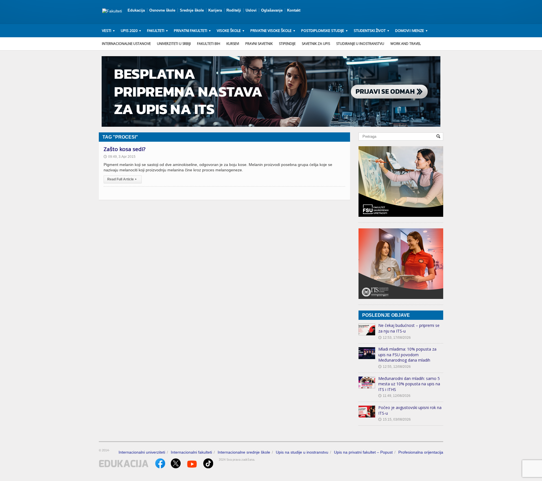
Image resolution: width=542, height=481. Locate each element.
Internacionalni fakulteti (191, 452)
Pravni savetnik (259, 43)
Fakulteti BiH (208, 43)
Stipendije (287, 43)
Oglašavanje (272, 10)
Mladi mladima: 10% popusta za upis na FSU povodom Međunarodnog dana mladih (407, 354)
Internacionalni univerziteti (142, 452)
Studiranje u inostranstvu (360, 43)
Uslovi (251, 10)
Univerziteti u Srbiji (174, 43)
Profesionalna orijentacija (420, 452)
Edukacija (136, 10)
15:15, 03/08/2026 (394, 419)
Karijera (215, 10)
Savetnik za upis (316, 43)
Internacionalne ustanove (126, 43)
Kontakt (293, 10)
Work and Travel (405, 43)
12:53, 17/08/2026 (394, 338)
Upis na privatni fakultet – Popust (363, 452)
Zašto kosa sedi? (124, 149)
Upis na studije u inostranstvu (302, 452)
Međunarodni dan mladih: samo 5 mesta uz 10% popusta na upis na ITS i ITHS (409, 384)
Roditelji (233, 10)
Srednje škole (192, 10)
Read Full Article (122, 179)
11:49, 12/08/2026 (394, 396)
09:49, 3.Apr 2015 (120, 157)
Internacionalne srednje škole (244, 452)
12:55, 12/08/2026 (394, 367)
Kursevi (232, 43)
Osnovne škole (162, 10)
